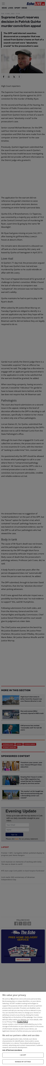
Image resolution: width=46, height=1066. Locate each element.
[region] (23, 1029)
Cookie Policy (23, 1022)
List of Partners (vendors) (12, 1050)
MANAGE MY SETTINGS (23, 1062)
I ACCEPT (23, 1055)
